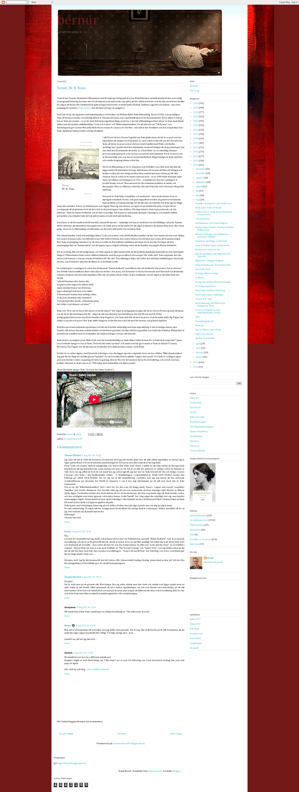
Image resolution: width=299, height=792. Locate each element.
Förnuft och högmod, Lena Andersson (213, 203)
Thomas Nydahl (197, 451)
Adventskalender (198, 515)
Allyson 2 (194, 398)
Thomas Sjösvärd (72, 455)
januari (199, 357)
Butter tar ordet (197, 417)
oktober (200, 178)
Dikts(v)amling (197, 525)
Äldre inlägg (176, 734)
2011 (196, 362)
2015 (196, 152)
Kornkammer (196, 436)
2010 (196, 367)
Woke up (199, 325)
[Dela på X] (95, 434)
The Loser (194, 446)
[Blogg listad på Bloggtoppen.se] (70, 763)
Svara (67, 522)
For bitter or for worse (200, 539)
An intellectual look (73, 439)
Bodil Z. (193, 412)
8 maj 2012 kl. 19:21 (91, 577)
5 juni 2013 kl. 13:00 (83, 653)
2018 (196, 139)
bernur (78, 21)
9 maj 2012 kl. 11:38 (85, 626)
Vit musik (194, 648)
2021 (196, 125)
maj (198, 200)
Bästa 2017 (195, 619)
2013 (196, 161)
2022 (196, 121)
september (201, 182)
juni (198, 195)
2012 (196, 165)
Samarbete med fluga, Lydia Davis (211, 241)
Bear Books (195, 408)
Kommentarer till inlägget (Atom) (129, 743)
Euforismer (195, 530)
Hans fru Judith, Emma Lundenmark (212, 245)
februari (200, 353)
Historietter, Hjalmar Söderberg (210, 290)
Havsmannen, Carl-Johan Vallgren (211, 223)
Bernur (67, 626)
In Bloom (199, 278)
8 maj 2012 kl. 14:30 (81, 531)
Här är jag (194, 91)
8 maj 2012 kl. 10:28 (91, 455)
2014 (196, 156)
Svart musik (195, 638)
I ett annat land (202, 219)
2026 (196, 103)
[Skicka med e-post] (89, 434)
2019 (196, 134)
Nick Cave (194, 544)
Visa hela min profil (213, 562)
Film (192, 535)
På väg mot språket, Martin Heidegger (213, 282)
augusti (199, 187)
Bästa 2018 (195, 624)
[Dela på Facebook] (98, 434)
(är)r (197, 317)
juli (197, 191)
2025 (196, 108)
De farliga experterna (205, 286)
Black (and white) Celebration (209, 295)
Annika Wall (195, 403)
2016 (196, 147)
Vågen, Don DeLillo (204, 334)
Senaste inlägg (66, 734)
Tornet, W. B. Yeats (203, 299)
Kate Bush (194, 629)
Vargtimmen (196, 643)
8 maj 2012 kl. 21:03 (86, 607)
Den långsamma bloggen (201, 427)
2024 (196, 112)
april (198, 344)
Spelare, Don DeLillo (205, 338)
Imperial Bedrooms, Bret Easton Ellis (212, 265)
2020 (196, 130)
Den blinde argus (198, 422)
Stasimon (194, 441)
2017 (196, 143)
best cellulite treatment (98, 669)
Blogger (176, 771)
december (201, 169)
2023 (196, 117)
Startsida (122, 734)
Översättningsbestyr (204, 321)
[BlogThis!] (92, 434)
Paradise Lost (196, 634)
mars (198, 348)
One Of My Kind (202, 269)
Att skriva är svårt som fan (207, 250)
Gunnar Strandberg (199, 431)
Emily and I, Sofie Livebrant (208, 208)
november (201, 173)
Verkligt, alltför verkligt (206, 273)
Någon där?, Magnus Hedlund (209, 261)
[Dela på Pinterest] (101, 434)
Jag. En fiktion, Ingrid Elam (208, 330)
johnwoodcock (155, 771)
